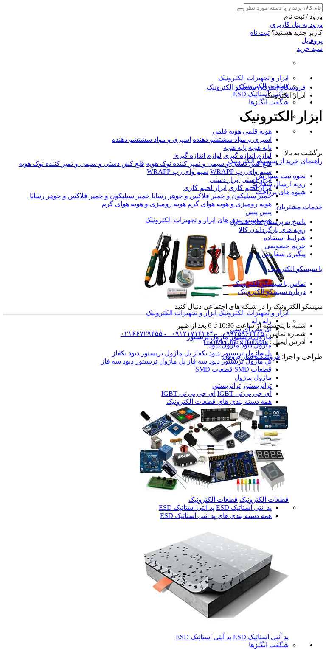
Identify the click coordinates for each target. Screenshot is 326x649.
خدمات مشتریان (299, 206)
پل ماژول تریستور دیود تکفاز (151, 353)
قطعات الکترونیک (264, 499)
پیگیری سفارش (284, 253)
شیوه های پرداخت (281, 192)
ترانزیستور (257, 385)
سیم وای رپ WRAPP (241, 171)
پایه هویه (260, 147)
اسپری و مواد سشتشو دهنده (232, 139)
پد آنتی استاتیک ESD (261, 94)
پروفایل (312, 40)
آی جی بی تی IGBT (244, 393)
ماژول (263, 377)
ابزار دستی (225, 179)
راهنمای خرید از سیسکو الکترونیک (275, 161)
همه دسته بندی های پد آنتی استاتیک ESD (216, 515)
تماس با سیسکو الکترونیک (269, 283)
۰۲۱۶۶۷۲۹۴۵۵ (142, 333)
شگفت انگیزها (269, 102)
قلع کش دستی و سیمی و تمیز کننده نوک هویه (209, 163)
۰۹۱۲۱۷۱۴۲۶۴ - (188, 333)
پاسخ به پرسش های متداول (268, 221)
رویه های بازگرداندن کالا (272, 229)
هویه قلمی (257, 131)
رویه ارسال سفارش (277, 183)
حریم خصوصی (285, 245)
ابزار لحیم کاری (205, 187)
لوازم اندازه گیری (247, 155)
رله (267, 320)
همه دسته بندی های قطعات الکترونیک (219, 401)
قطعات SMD (253, 369)
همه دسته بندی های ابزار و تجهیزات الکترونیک (208, 220)
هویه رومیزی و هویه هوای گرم (230, 203)
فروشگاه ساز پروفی (251, 356)
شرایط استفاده (285, 237)
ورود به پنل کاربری (296, 24)
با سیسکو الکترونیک (295, 268)
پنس (265, 211)
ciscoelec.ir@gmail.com (236, 341)
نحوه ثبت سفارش (281, 175)
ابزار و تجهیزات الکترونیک (253, 77)
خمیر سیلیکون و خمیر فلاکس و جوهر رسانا (212, 195)
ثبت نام (259, 32)
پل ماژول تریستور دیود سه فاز (229, 361)
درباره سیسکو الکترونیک (272, 291)
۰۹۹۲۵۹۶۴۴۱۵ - (239, 333)
